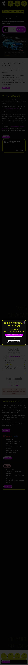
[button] (23, 322)
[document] (14, 332)
